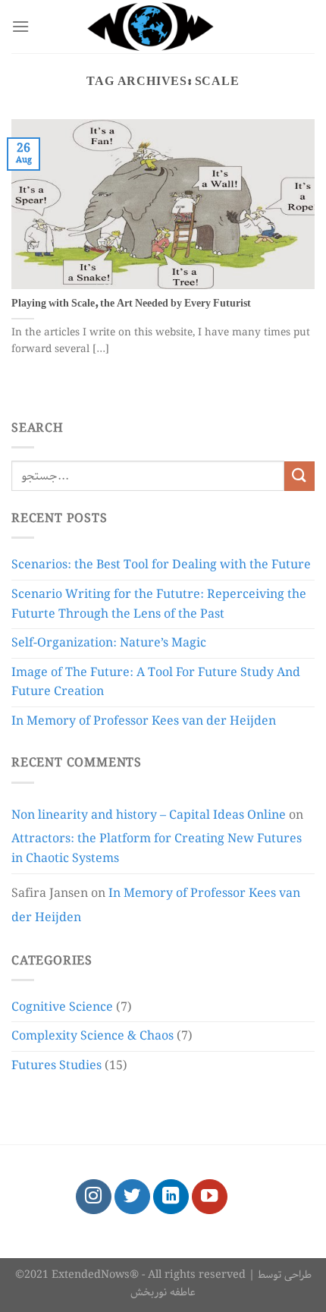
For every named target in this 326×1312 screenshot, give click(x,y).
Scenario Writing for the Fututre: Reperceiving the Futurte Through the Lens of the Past (158, 604)
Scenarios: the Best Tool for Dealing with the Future (161, 565)
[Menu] (20, 26)
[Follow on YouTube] (209, 1197)
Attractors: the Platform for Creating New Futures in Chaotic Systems (156, 849)
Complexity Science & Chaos (92, 1036)
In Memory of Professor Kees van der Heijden (143, 721)
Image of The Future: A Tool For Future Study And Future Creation (155, 682)
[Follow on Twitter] (132, 1197)
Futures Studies (56, 1066)
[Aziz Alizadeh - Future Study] (163, 26)
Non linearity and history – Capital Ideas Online (148, 815)
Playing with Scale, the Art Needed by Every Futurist (131, 305)
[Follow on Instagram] (93, 1197)
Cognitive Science (62, 1007)
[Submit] (299, 476)
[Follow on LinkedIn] (171, 1197)
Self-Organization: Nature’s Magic (108, 643)
